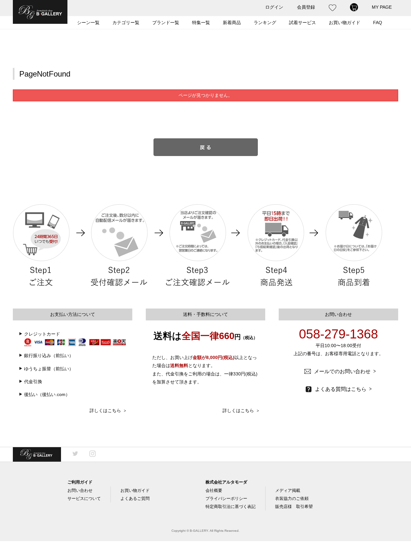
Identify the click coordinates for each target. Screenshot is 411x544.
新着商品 (232, 22)
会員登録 (306, 7)
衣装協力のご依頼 (292, 498)
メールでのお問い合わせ (345, 371)
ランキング (265, 22)
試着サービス (302, 22)
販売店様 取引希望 (294, 506)
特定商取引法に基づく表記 (231, 506)
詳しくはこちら (108, 410)
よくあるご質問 (135, 498)
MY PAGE (382, 7)
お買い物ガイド (135, 490)
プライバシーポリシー (226, 498)
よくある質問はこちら (343, 389)
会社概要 (214, 490)
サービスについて (84, 498)
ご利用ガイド (79, 482)
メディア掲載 (287, 490)
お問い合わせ (79, 490)
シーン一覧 (88, 22)
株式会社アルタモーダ (226, 482)
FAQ (377, 22)
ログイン (274, 7)
